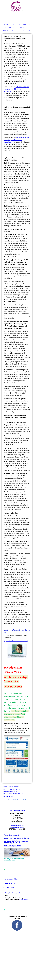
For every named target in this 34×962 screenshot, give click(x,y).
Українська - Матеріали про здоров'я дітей (14, 859)
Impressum (25, 30)
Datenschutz (9, 30)
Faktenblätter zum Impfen (12, 835)
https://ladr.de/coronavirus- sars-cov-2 (16, 641)
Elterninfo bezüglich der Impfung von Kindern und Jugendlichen (16, 140)
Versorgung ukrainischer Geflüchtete (16, 838)
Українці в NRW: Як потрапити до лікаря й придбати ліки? (16, 842)
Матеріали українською (12, 846)
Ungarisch (25, 27)
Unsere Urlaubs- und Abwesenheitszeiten (17, 826)
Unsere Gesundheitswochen (12, 794)
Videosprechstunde (25, 24)
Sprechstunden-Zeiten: (17, 810)
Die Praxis (9, 27)
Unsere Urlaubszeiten (10, 787)
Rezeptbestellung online (12, 789)
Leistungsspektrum (10, 791)
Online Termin (10, 887)
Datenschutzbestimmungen (17, 799)
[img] (17, 8)
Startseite (9, 24)
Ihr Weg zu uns (8, 796)
